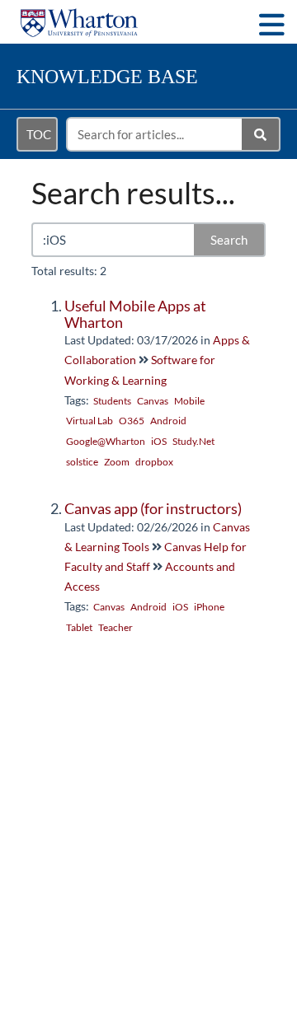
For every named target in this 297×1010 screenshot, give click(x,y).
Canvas (152, 401)
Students (112, 401)
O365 (131, 420)
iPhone (209, 607)
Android (168, 420)
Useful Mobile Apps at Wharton (135, 314)
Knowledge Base (107, 76)
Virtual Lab (89, 420)
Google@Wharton (105, 441)
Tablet (79, 627)
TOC (38, 134)
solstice (82, 462)
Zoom (117, 462)
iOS (159, 441)
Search (229, 239)
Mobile (189, 401)
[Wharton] (79, 14)
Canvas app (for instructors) (153, 508)
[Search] (261, 134)
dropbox (154, 462)
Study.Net (193, 441)
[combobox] (155, 134)
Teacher (115, 627)
